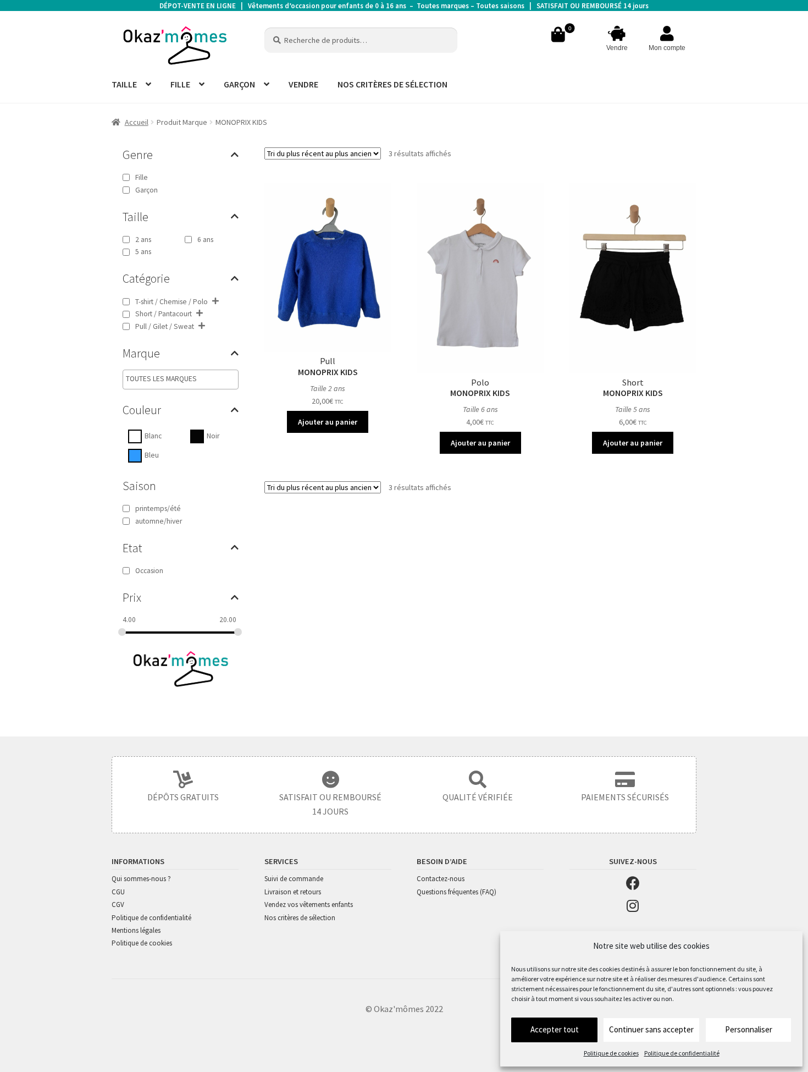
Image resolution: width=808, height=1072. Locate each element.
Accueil (136, 122)
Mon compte (667, 48)
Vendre (617, 48)
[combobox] (181, 379)
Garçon (146, 190)
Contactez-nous (440, 878)
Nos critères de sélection (299, 917)
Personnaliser (748, 1029)
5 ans (143, 251)
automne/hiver (158, 521)
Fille (141, 177)
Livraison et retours (292, 892)
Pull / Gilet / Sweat (164, 326)
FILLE (180, 84)
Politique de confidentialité (682, 1053)
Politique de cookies (611, 1053)
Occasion (149, 570)
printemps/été (158, 508)
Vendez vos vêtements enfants (308, 904)
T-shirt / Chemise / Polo (171, 301)
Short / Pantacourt (163, 313)
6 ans (205, 239)
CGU (118, 892)
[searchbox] (173, 379)
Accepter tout (554, 1029)
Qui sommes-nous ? (141, 878)
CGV (118, 904)
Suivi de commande (293, 878)
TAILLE (124, 84)
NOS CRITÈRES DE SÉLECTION (392, 84)
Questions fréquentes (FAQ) (456, 892)
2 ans (143, 239)
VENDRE (303, 84)
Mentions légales (136, 930)
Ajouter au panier (327, 422)
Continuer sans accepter (651, 1029)
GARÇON (239, 84)
